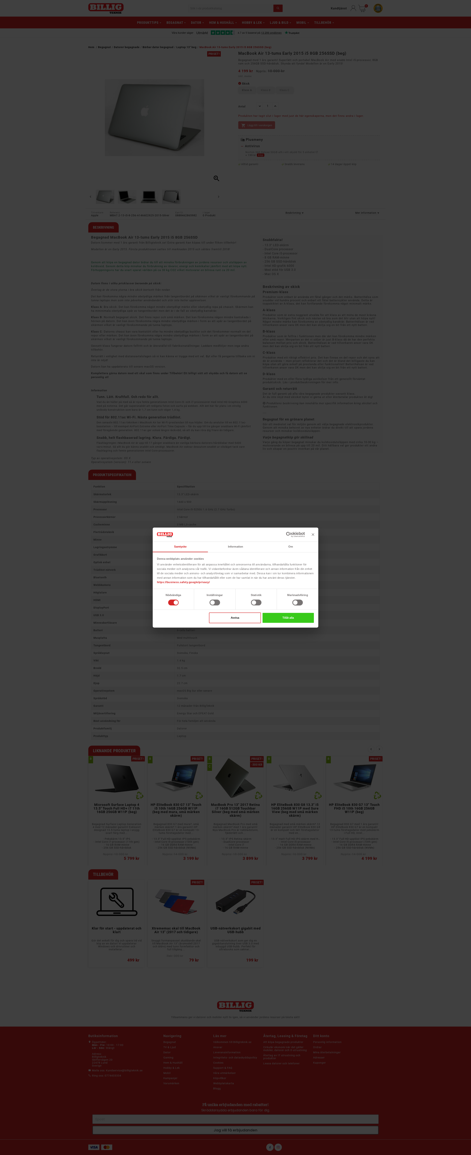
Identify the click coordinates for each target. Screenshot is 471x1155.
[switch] (215, 602)
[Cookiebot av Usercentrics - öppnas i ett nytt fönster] (289, 534)
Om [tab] (290, 546)
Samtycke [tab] (180, 546)
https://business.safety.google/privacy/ (183, 582)
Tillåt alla (288, 617)
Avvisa (235, 617)
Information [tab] (235, 546)
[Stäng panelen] (313, 534)
